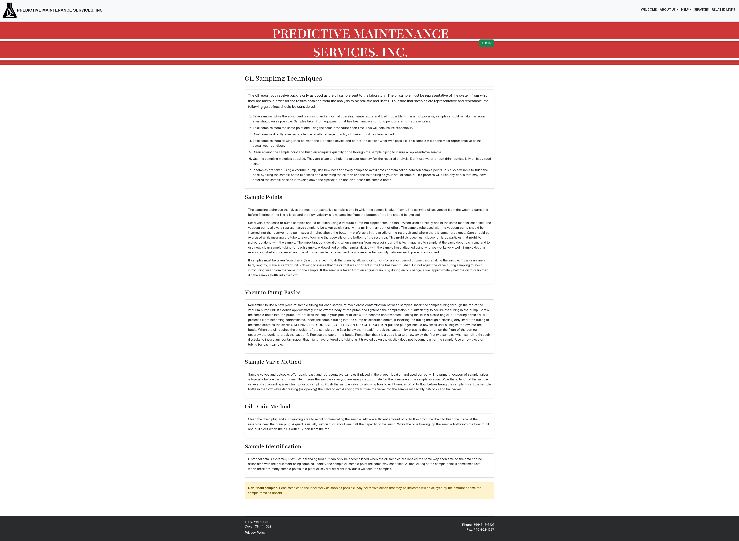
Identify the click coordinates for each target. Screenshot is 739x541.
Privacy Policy (255, 532)
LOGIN (487, 43)
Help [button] (685, 9)
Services (701, 9)
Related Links (723, 9)
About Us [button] (668, 9)
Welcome (649, 9)
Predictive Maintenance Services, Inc (60, 10)
